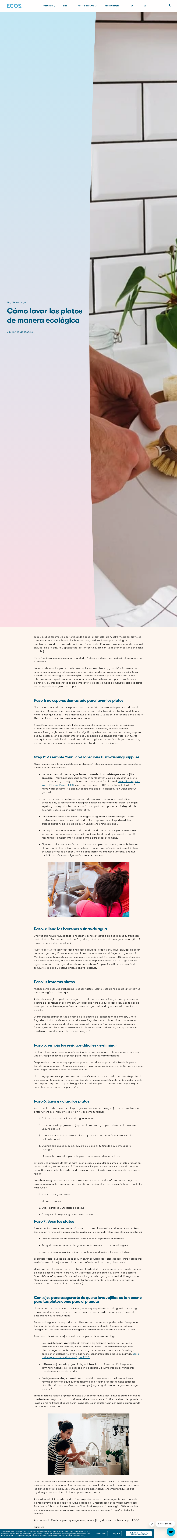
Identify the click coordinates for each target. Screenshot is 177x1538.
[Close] (150, 1534)
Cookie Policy (80, 1535)
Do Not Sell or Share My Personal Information (139, 1533)
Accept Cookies (100, 1534)
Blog (65, 6)
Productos (48, 6)
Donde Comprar (112, 6)
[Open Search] (168, 6)
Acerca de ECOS (86, 6)
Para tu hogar (19, 302)
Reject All (116, 1534)
